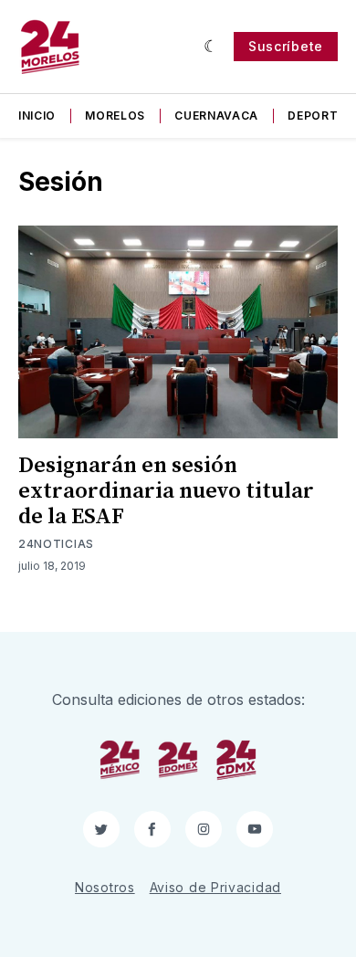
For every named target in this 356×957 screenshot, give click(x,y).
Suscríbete (285, 46)
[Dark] (211, 46)
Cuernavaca (216, 115)
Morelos (115, 115)
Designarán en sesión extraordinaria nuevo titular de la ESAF (166, 491)
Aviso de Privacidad (215, 887)
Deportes (320, 115)
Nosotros (105, 887)
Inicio (37, 115)
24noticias (56, 544)
